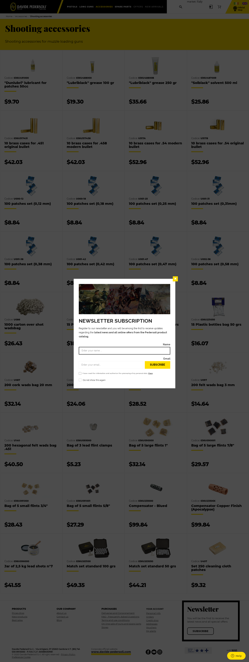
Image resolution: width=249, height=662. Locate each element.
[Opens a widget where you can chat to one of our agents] (236, 656)
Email (166, 358)
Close (175, 278)
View (150, 373)
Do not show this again (94, 380)
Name (166, 344)
